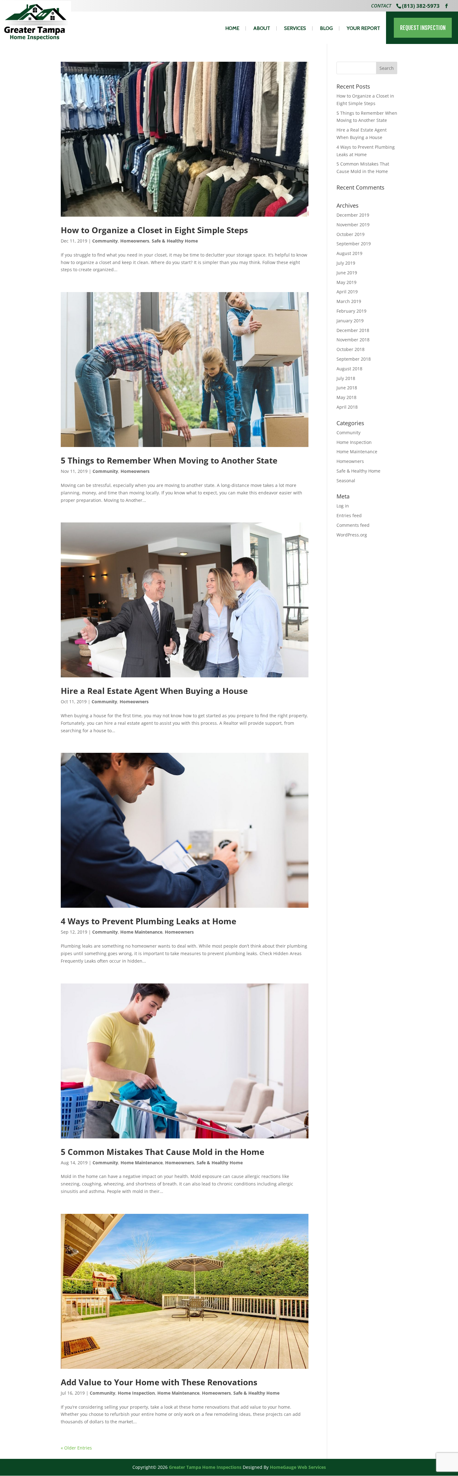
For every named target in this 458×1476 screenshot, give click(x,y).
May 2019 (346, 282)
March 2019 (348, 301)
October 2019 (350, 234)
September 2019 (353, 244)
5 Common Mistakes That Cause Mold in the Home (162, 1151)
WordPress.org (351, 535)
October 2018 (350, 349)
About (261, 28)
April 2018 (347, 407)
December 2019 (352, 215)
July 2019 (345, 263)
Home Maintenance (141, 932)
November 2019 (353, 225)
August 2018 (349, 369)
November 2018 (353, 340)
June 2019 (346, 273)
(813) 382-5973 (421, 5)
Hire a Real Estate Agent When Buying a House (154, 690)
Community (105, 241)
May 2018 (346, 397)
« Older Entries (76, 1448)
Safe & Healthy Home (175, 241)
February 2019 (351, 311)
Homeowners (134, 241)
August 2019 (349, 253)
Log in (342, 506)
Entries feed (349, 515)
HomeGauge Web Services (298, 1467)
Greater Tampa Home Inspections (205, 1467)
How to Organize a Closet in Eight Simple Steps (154, 230)
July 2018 (345, 378)
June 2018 (346, 388)
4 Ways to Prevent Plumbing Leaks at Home (148, 921)
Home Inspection (136, 1393)
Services (295, 28)
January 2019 (350, 321)
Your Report (363, 28)
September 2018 (353, 359)
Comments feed (353, 525)
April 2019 (347, 292)
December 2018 (352, 330)
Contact (381, 6)
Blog (326, 28)
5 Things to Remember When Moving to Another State (169, 460)
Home (232, 28)
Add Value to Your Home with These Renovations (159, 1382)
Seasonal (345, 480)
